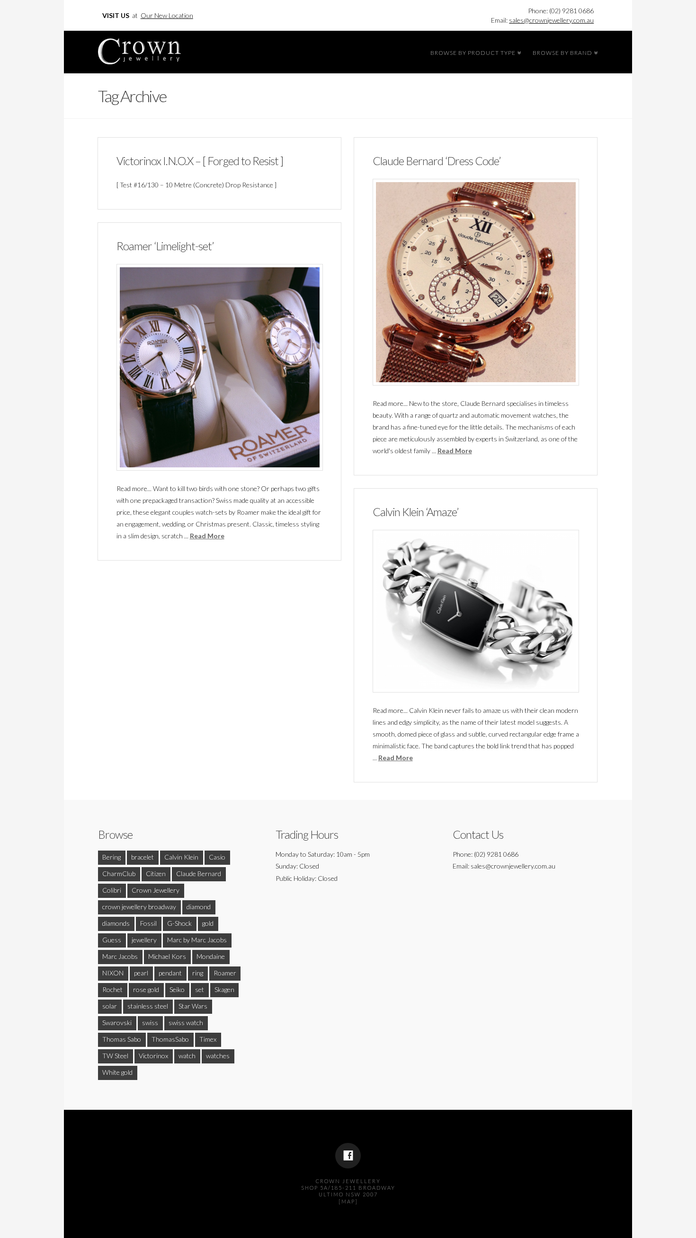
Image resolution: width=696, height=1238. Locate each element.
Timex (207, 1039)
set (199, 989)
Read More (454, 451)
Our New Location (167, 15)
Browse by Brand (564, 51)
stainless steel (147, 1006)
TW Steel (115, 1056)
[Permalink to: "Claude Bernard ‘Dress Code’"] (476, 282)
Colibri (111, 890)
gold (208, 923)
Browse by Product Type (474, 51)
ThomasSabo (170, 1039)
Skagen (224, 989)
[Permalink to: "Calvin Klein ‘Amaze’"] (476, 611)
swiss (150, 1022)
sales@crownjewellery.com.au (551, 20)
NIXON (113, 973)
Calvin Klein (181, 857)
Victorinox (153, 1056)
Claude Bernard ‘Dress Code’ (436, 160)
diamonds (116, 923)
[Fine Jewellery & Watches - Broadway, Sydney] (139, 49)
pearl (141, 973)
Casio (217, 857)
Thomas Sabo (121, 1039)
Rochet (112, 989)
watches (218, 1056)
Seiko (177, 989)
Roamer (225, 973)
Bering (111, 857)
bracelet (142, 857)
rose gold (146, 989)
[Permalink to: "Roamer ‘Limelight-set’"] (220, 367)
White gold (117, 1072)
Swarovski (117, 1022)
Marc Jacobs (120, 956)
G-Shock (179, 923)
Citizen (156, 873)
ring (197, 973)
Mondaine (210, 956)
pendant (170, 973)
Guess (111, 940)
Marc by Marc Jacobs (197, 940)
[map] (348, 1201)
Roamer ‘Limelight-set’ (165, 246)
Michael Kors (167, 956)
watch (187, 1056)
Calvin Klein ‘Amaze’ (415, 511)
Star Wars (192, 1006)
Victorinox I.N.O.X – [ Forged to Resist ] (199, 160)
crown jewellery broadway (139, 907)
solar (109, 1006)
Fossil (148, 923)
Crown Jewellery (155, 890)
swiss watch (186, 1022)
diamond (199, 907)
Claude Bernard (198, 873)
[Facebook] (348, 1155)
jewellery (144, 940)
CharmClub (118, 873)
